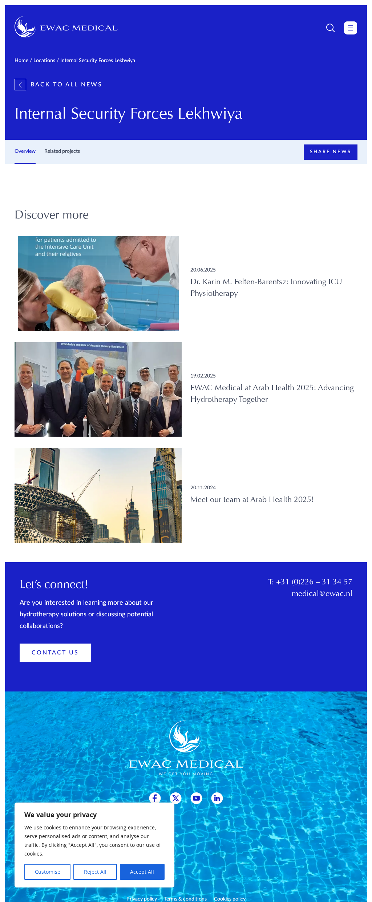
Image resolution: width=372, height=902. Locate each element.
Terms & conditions (185, 899)
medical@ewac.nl (322, 594)
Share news (330, 152)
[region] (94, 845)
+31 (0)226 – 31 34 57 (314, 583)
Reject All (95, 871)
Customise (47, 871)
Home (21, 60)
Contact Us (55, 653)
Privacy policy (141, 899)
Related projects (62, 151)
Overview (25, 151)
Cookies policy (230, 899)
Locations (44, 60)
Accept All (142, 871)
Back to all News (66, 84)
